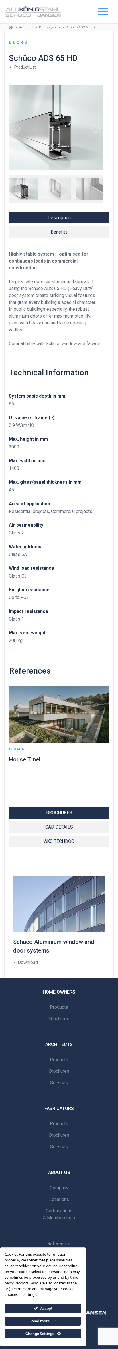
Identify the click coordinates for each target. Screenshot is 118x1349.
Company (59, 1188)
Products (26, 27)
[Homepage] (11, 27)
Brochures (59, 1018)
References (59, 1243)
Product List (25, 67)
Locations (59, 1199)
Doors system (49, 27)
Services (59, 1082)
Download (28, 962)
